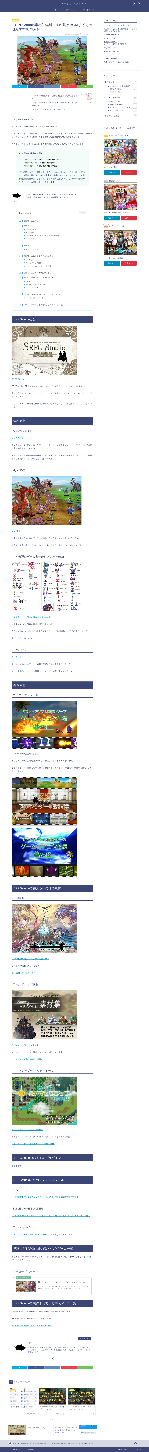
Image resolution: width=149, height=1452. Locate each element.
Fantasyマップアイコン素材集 (25, 1045)
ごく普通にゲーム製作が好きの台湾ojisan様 (31, 617)
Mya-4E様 (30, 232)
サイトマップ (88, 10)
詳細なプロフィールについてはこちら (118, 62)
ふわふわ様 (30, 239)
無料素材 (28, 226)
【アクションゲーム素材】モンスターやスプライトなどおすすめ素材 (42, 1235)
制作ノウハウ (123, 102)
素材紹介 (15, 20)
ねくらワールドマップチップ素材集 (27, 1130)
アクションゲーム (33, 287)
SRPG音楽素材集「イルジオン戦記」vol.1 (30, 959)
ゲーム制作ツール (122, 104)
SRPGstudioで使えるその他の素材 (38, 256)
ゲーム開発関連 (121, 97)
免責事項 (30, 1449)
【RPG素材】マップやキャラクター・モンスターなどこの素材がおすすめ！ (45, 1197)
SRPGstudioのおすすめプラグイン (38, 273)
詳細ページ (112, 172)
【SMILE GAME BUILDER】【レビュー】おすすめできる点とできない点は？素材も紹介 (51, 1216)
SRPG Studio (18, 379)
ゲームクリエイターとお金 (122, 107)
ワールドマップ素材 (34, 263)
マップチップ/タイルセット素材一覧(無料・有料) (33, 1144)
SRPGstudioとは (31, 221)
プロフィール (71, 10)
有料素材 (28, 246)
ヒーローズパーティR (34, 298)
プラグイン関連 (122, 92)
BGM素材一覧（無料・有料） (25, 973)
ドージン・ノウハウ (74, 3)
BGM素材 (30, 260)
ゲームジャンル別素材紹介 (122, 86)
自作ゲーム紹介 (121, 116)
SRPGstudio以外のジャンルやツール (39, 277)
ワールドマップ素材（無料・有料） (27, 1059)
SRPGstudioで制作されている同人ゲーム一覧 (43, 305)
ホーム (57, 10)
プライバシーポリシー (17, 1449)
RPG (28, 281)
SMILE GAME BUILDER (36, 284)
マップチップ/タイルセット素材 (38, 266)
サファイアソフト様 (34, 249)
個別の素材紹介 (123, 89)
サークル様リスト (122, 110)
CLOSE (82, 212)
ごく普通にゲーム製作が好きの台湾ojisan (42, 236)
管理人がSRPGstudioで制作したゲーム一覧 (42, 294)
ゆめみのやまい (32, 229)
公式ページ (129, 172)
